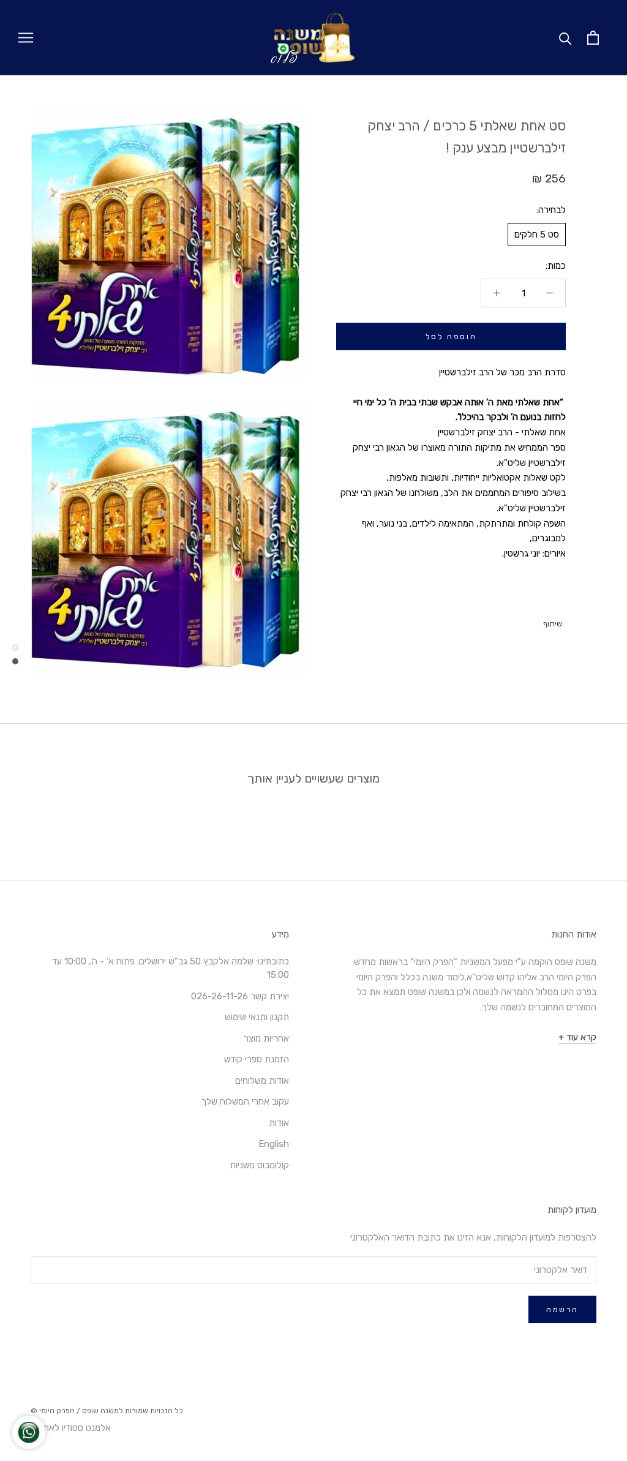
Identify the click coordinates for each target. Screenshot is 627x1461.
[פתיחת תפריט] (25, 37)
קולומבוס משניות (259, 1165)
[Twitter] (519, 621)
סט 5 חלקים (536, 234)
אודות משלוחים (262, 1080)
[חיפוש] (565, 37)
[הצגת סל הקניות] (593, 38)
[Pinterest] (503, 621)
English (273, 1143)
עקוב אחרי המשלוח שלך (245, 1101)
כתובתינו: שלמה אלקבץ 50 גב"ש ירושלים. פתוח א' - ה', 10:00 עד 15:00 (170, 968)
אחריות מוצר (266, 1038)
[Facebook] (535, 621)
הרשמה (562, 1309)
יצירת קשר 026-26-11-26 (240, 996)
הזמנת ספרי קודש (256, 1059)
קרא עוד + (577, 1037)
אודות (279, 1123)
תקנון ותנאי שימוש (257, 1017)
